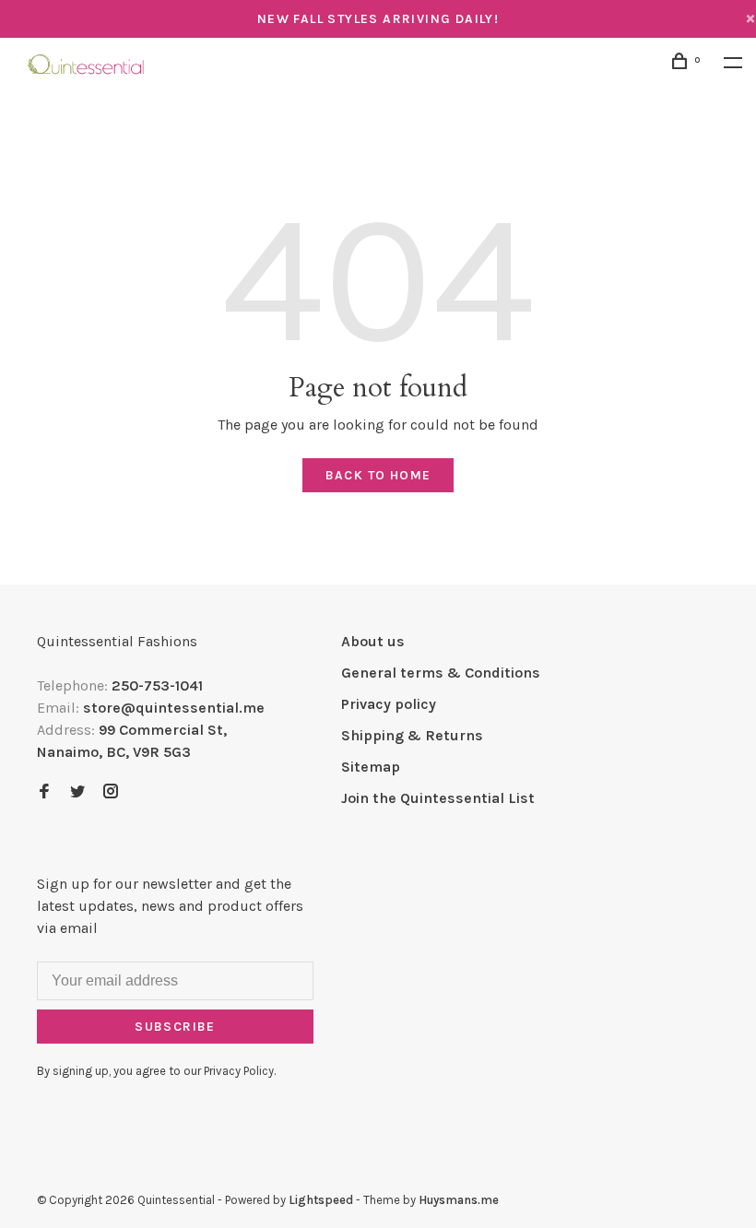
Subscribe (175, 1026)
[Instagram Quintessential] (110, 792)
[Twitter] (77, 792)
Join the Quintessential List (438, 798)
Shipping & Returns (412, 735)
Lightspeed (321, 1200)
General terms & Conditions (440, 672)
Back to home (378, 475)
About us (373, 641)
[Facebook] (44, 792)
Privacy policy (388, 704)
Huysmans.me (459, 1200)
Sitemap (370, 766)
